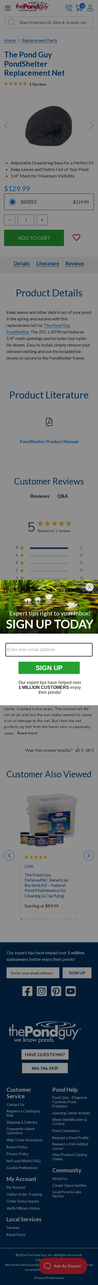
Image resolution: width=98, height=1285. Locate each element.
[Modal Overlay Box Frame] (49, 642)
